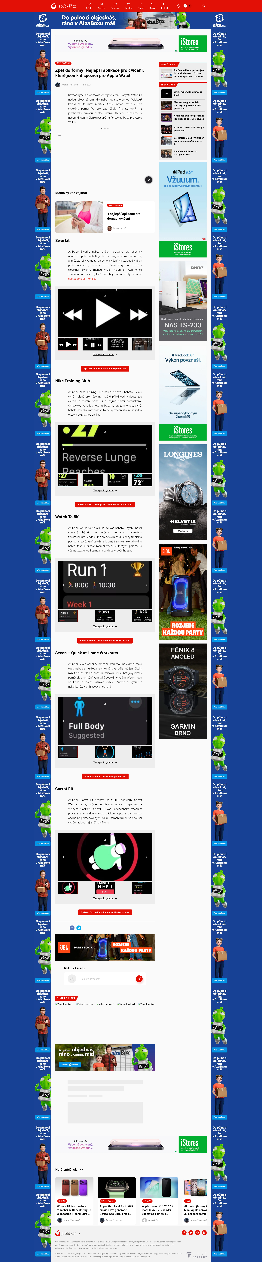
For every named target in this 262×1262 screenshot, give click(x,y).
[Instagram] (197, 1232)
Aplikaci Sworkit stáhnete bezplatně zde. (105, 368)
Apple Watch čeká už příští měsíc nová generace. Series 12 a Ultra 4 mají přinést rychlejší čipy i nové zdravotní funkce (116, 1210)
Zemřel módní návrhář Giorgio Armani (185, 153)
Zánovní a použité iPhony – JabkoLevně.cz (120, 1257)
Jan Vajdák (153, 1220)
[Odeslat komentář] (139, 978)
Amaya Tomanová (69, 85)
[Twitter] (190, 1232)
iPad (188, 1201)
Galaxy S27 (145, 1257)
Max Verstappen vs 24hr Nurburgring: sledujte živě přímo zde (187, 105)
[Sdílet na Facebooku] (71, 928)
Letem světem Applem (97, 1253)
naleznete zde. (67, 1245)
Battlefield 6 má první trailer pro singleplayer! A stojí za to (189, 141)
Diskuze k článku (74, 968)
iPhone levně (94, 1257)
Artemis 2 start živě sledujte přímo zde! (189, 129)
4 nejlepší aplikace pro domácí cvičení (124, 216)
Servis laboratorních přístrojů (74, 1257)
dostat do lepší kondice (82, 278)
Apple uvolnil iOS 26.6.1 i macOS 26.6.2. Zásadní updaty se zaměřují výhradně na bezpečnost (157, 1210)
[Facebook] (184, 1232)
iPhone (62, 1201)
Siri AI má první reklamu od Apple (188, 93)
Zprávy (147, 1201)
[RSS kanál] (204, 1232)
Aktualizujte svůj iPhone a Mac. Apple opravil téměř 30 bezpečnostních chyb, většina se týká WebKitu (200, 1210)
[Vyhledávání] (204, 6)
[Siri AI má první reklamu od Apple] (166, 93)
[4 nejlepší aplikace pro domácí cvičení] (79, 217)
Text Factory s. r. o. (89, 1242)
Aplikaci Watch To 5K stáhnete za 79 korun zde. (105, 640)
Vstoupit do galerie (103, 354)
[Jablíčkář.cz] (63, 6)
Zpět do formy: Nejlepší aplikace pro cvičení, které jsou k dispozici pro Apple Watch (99, 73)
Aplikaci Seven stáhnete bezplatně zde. (105, 776)
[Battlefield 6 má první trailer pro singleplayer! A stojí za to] (166, 140)
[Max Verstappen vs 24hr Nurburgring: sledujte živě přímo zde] (166, 105)
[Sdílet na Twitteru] (78, 928)
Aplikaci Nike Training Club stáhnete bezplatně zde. (105, 504)
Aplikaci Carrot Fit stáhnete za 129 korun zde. (105, 912)
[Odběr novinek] (178, 6)
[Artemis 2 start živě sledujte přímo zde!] (166, 129)
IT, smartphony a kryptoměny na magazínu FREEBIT (131, 1253)
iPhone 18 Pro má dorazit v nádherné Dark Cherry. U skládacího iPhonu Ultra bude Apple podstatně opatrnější (74, 1210)
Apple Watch (63, 63)
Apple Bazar (60, 1253)
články (69, 1169)
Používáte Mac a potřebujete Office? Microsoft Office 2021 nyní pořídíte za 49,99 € (189, 73)
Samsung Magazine (76, 1253)
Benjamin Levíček (120, 228)
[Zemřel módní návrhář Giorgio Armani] (166, 153)
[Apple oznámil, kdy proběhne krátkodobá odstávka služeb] (166, 117)
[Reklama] (42, 20)
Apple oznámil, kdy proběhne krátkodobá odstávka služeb (189, 117)
